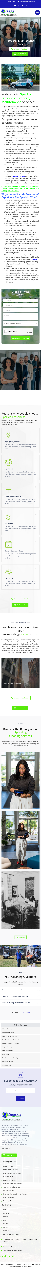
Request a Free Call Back (20, 338)
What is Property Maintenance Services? (16, 1003)
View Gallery (20, 937)
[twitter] (22, 5)
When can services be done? (12, 990)
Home (5, 1210)
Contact (5, 1217)
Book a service (21, 54)
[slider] (20, 673)
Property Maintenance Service (13, 1201)
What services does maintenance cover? (16, 996)
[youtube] (15, 5)
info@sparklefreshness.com (27, 1)
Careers (5, 1227)
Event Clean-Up (6, 1054)
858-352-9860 (11, 1)
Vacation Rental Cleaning (9, 1036)
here (35, 259)
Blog (4, 1220)
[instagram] (26, 5)
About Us (6, 1213)
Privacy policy (25, 1264)
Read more (4, 1148)
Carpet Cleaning (7, 1047)
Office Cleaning (6, 1065)
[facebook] (5, 1256)
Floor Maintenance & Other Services (12, 1040)
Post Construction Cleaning (10, 1058)
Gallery (5, 1223)
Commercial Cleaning (8, 1032)
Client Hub (6, 1230)
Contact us (27, 1012)
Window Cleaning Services (9, 1029)
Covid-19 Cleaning (7, 1050)
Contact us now (19, 176)
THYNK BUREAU (27, 1266)
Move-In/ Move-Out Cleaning (10, 1043)
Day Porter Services (7, 1061)
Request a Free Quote (21, 49)
